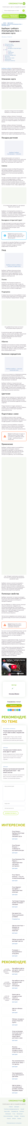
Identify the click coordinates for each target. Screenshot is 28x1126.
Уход (6, 49)
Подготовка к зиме (9, 58)
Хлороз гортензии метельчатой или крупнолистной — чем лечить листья (13, 770)
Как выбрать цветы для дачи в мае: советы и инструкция (18, 983)
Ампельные (8, 1113)
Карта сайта (7, 1111)
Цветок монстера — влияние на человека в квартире (18, 928)
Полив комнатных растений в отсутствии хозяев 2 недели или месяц (13, 732)
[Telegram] (15, 710)
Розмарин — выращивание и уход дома (17, 951)
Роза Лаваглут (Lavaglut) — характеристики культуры (17, 889)
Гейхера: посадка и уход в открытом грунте (18, 1020)
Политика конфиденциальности (11, 1109)
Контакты (22, 1111)
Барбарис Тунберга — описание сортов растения (14, 369)
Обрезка (10, 53)
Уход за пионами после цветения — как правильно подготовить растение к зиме (18, 1034)
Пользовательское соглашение (14, 1123)
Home (4, 23)
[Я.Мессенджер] (8, 710)
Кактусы (9, 1118)
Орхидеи (16, 1116)
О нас (13, 1113)
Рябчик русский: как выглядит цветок (18, 940)
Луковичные (20, 1113)
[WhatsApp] (17, 710)
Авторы (14, 1118)
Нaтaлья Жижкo (14, 694)
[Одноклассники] (13, 710)
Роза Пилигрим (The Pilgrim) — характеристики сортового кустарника (18, 862)
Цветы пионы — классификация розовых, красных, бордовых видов (18, 1088)
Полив (9, 51)
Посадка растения (9, 45)
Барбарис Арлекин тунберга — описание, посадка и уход (14, 265)
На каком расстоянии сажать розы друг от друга (12, 750)
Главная (11, 1106)
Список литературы (8, 1116)
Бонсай (22, 1109)
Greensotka (17, 3)
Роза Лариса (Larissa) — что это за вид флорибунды (18, 876)
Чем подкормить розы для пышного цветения (18, 1074)
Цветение (7, 56)
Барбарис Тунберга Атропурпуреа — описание (14, 153)
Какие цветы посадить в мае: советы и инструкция (17, 997)
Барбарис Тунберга (6, 68)
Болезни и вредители (10, 55)
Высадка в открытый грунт (14, 48)
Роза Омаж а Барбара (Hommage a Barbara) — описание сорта (18, 834)
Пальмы (19, 1118)
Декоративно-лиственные (14, 16)
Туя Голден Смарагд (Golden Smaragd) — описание (18, 902)
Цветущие (22, 16)
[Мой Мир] (19, 710)
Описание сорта (9, 44)
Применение (8, 59)
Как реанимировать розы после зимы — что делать (18, 1062)
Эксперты (22, 1116)
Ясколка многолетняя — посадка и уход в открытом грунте (17, 1049)
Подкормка (11, 52)
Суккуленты (5, 16)
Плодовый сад (16, 919)
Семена (10, 47)
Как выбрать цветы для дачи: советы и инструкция (18, 970)
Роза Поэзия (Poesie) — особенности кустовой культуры (18, 847)
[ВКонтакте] (11, 710)
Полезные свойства (10, 60)
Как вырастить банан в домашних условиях (18, 914)
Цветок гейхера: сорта (17, 1009)
